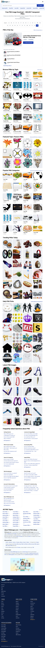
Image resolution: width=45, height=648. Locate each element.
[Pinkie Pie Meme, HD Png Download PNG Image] (17, 358)
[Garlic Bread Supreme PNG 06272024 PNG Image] (27, 284)
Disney (31, 601)
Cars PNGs (5, 526)
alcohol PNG (29, 8)
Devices (17, 608)
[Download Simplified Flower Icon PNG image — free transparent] (17, 153)
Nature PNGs (6, 513)
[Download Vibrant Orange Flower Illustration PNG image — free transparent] (7, 143)
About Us (3, 584)
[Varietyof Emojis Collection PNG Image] (17, 318)
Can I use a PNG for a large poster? (30, 477)
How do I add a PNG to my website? (10, 473)
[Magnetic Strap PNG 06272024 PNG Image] (37, 391)
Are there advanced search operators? (11, 460)
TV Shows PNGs (37, 517)
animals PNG (41, 8)
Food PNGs (6, 518)
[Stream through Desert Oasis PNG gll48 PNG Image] (17, 294)
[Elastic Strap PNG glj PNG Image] (27, 401)
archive (29, 536)
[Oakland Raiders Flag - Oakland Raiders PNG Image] (37, 318)
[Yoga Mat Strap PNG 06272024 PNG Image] (7, 371)
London (25, 39)
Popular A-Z (18, 631)
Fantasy (31, 609)
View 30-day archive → (7, 65)
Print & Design (27, 471)
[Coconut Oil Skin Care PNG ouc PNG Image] (37, 264)
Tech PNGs (36, 518)
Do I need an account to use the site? (11, 485)
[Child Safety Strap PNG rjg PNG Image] (17, 391)
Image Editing (27, 457)
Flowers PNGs (16, 520)
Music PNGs (26, 511)
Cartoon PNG (33, 544)
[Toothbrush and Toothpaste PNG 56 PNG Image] (27, 274)
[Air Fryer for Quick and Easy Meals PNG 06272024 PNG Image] (37, 421)
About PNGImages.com (9, 496)
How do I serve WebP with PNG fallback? (11, 476)
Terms (2, 594)
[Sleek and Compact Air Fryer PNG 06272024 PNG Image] (27, 421)
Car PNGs (3, 633)
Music (17, 611)
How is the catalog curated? (9, 501)
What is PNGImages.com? (8, 433)
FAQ (2, 589)
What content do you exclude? (9, 503)
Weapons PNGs (37, 513)
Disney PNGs (26, 520)
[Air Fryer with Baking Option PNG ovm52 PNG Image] (7, 421)
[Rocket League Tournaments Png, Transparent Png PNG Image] (7, 358)
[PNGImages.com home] (21, 2)
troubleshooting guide (28, 554)
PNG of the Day (19, 536)
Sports (24, 542)
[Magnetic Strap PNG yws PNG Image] (7, 401)
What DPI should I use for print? (30, 473)
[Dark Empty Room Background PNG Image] (7, 348)
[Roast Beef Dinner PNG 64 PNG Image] (37, 244)
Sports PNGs (6, 524)
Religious (32, 616)
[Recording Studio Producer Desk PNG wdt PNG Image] (7, 284)
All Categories (18, 629)
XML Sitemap (18, 634)
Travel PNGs (31, 39)
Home (17, 626)
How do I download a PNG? (29, 446)
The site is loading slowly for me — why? (31, 489)
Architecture (32, 603)
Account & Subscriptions (9, 484)
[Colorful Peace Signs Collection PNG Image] (17, 338)
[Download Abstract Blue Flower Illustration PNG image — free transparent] (27, 163)
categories (9, 533)
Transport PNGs (27, 525)
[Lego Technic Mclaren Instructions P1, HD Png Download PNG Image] (37, 348)
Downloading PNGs (28, 444)
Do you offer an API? (8, 490)
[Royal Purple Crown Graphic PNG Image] (27, 318)
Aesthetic (17, 617)
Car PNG (29, 544)
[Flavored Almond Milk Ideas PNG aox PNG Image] (17, 244)
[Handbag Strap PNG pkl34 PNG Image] (37, 381)
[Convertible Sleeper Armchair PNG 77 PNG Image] (37, 294)
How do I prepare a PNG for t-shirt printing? (32, 476)
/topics (37, 542)
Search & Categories (8, 457)
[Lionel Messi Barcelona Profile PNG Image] (7, 318)
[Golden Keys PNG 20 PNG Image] (7, 338)
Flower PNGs (3, 634)
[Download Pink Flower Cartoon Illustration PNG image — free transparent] (17, 163)
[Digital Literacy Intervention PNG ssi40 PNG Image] (27, 264)
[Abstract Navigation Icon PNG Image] (37, 308)
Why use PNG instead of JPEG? (9, 446)
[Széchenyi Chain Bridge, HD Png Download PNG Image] (17, 328)
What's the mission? (7, 500)
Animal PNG (10, 545)
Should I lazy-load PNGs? (8, 474)
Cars (2, 614)
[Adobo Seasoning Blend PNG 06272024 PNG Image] (7, 244)
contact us (36, 554)
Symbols (2, 611)
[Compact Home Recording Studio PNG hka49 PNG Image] (37, 254)
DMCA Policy (3, 591)
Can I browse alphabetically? (9, 464)
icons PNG (16, 8)
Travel (2, 616)
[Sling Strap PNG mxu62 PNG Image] (27, 381)
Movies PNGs (16, 515)
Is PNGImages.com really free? (9, 435)
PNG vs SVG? (6, 449)
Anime (7, 542)
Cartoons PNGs (16, 518)
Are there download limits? (9, 489)
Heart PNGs (3, 636)
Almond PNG (35, 8)
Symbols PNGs (6, 522)
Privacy (2, 592)
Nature (28, 542)
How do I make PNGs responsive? (10, 477)
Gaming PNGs (16, 513)
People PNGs (16, 526)
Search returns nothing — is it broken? (31, 490)
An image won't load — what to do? (30, 485)
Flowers (17, 606)
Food (2, 608)
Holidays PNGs (16, 517)
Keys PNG (11, 8)
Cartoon (14, 542)
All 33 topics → (40, 69)
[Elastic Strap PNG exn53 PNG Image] (37, 401)
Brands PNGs (16, 524)
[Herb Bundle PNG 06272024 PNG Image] (17, 274)
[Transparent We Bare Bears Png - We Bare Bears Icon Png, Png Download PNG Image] (27, 348)
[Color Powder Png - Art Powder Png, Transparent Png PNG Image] (17, 308)
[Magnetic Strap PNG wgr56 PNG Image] (27, 391)
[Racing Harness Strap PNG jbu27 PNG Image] (37, 371)
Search (17, 633)
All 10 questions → (7, 440)
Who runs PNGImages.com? (9, 498)
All (37, 25)
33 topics (15, 533)
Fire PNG (25, 544)
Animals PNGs (6, 515)
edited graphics (12, 554)
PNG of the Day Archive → (38, 30)
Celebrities (32, 614)
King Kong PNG (4, 8)
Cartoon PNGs (3, 628)
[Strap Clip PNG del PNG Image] (27, 371)
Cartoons (17, 604)
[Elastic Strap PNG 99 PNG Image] (17, 401)
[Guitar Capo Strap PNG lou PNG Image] (7, 381)
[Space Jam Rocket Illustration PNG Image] (27, 338)
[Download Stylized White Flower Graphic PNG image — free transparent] (37, 153)
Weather (31, 617)
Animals (10, 542)
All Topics (17, 628)
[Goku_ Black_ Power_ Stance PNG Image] (27, 358)
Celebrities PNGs (37, 520)
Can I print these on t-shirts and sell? (31, 438)
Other (2, 601)
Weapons (32, 608)
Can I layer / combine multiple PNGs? (31, 465)
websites (31, 553)
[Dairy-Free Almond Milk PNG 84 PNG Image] (37, 274)
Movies (21, 542)
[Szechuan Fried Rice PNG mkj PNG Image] (17, 254)
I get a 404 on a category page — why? (31, 487)
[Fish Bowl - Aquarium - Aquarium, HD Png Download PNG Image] (7, 308)
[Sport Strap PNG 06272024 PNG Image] (7, 411)
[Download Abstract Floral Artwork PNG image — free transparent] (27, 153)
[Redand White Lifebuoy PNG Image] (7, 328)
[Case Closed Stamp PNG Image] (27, 328)
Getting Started (7, 432)
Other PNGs (6, 511)
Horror (17, 616)
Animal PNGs (3, 631)
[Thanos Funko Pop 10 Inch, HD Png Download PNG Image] (37, 338)
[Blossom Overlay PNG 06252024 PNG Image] (37, 358)
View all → (41, 509)
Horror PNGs (26, 516)
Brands (17, 609)
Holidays (17, 603)
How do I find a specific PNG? (9, 436)
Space (31, 606)
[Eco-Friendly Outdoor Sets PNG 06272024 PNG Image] (37, 284)
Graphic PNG (22, 8)
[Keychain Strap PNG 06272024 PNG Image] (17, 381)
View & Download (28, 42)
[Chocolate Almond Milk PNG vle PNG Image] (7, 274)
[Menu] (43, 2)
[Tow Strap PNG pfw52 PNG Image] (17, 371)
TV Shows (32, 611)
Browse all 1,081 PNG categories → (36, 170)
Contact (2, 586)
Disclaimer (3, 596)
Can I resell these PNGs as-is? (29, 436)
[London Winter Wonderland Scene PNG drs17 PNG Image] (13, 39)
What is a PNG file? (7, 438)
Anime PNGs (6, 517)
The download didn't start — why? (30, 451)
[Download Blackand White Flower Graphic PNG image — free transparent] (27, 143)
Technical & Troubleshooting (30, 484)
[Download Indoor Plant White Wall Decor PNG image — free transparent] (7, 153)
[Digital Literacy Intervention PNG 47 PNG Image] (27, 294)
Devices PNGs (16, 522)
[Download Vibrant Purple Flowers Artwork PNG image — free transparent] (7, 163)
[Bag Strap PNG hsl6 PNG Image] (17, 411)
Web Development (8, 471)
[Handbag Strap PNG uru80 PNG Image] (7, 391)
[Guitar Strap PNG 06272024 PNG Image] (27, 411)
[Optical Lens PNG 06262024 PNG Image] (7, 254)
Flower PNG (16, 544)
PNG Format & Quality (8, 444)
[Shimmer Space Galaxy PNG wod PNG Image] (7, 264)
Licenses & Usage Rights (29, 432)
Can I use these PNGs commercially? (31, 433)
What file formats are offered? (30, 448)
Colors (2, 609)
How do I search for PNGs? (9, 459)
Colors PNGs (6, 520)
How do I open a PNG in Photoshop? (30, 459)
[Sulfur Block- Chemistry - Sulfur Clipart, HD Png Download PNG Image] (37, 328)
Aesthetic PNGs (27, 518)
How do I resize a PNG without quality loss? (32, 463)
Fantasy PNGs (37, 515)
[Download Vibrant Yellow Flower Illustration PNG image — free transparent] (37, 143)
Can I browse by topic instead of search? (11, 462)
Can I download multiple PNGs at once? (31, 449)
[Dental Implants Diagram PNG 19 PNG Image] (17, 264)
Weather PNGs (36, 524)
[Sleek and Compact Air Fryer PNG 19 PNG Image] (17, 421)
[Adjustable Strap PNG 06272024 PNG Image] (37, 411)
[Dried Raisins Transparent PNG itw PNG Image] (27, 244)
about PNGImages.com (15, 551)
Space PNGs (36, 511)
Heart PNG (21, 544)
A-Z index (18, 547)
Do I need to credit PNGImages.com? (31, 435)
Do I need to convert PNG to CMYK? (30, 474)
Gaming (17, 542)
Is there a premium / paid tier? (9, 487)
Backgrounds (18, 614)
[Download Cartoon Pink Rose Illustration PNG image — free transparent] (17, 143)
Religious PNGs (37, 522)
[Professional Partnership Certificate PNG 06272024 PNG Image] (7, 294)
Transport (32, 604)
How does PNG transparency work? (10, 451)
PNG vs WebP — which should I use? (10, 448)
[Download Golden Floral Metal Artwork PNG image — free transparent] (37, 163)
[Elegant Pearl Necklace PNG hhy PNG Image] (17, 284)
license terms (25, 551)
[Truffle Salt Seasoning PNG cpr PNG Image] (27, 254)
